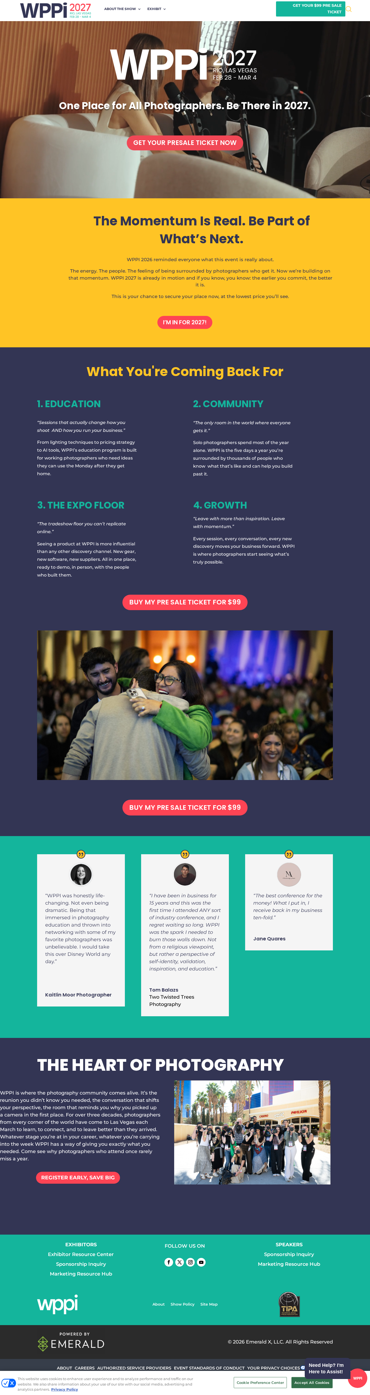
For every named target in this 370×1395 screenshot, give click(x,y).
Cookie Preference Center (260, 1382)
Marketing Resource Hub (81, 1274)
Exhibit (154, 9)
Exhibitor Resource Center (81, 1254)
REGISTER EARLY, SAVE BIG (78, 1177)
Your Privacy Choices (273, 1368)
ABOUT (64, 1368)
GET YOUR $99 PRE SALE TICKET (317, 8)
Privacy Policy (64, 1389)
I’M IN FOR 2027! (185, 322)
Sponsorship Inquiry (81, 1264)
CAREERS (85, 1368)
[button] (334, 1379)
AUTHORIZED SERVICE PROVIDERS (134, 1368)
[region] (185, 1383)
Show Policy (182, 1304)
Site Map (209, 1304)
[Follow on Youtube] (201, 1262)
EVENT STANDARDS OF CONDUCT (209, 1368)
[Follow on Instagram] (190, 1262)
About (158, 1304)
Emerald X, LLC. (265, 1342)
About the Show (120, 9)
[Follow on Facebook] (168, 1262)
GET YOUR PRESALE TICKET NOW (185, 142)
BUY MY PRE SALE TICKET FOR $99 (185, 602)
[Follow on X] (179, 1262)
